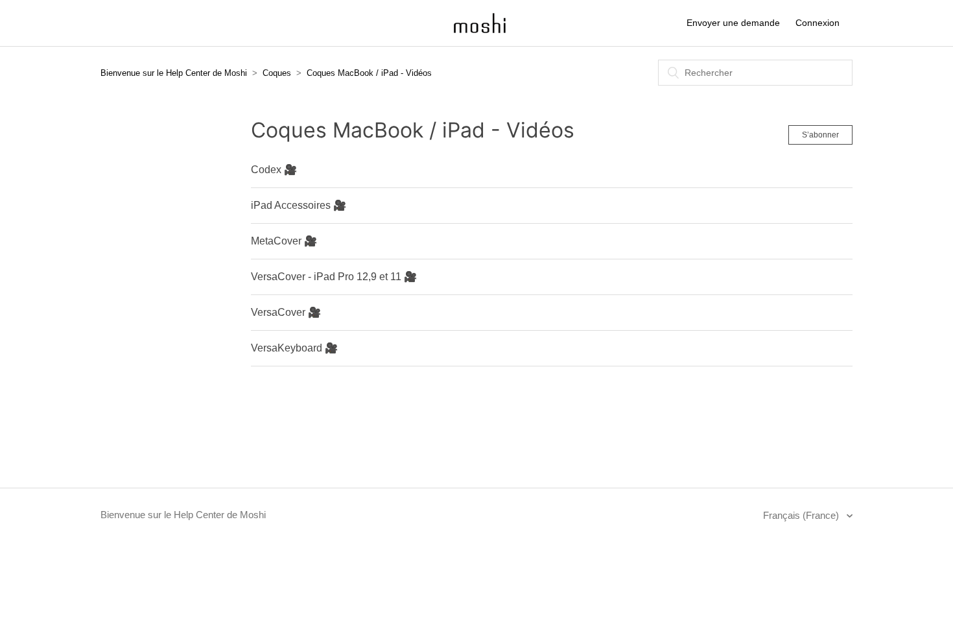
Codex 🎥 (274, 169)
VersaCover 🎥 (286, 312)
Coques (277, 73)
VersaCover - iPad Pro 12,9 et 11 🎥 (334, 276)
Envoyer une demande (733, 23)
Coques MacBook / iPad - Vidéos (369, 73)
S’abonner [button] (820, 134)
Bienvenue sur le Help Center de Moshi (173, 73)
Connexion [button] (817, 23)
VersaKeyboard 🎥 (294, 347)
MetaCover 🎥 (284, 240)
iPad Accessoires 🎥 (298, 205)
